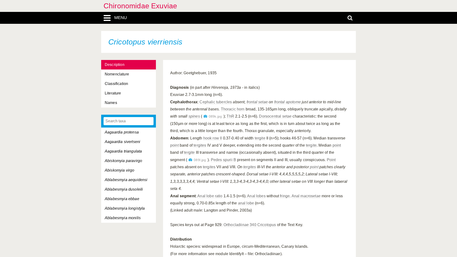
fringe (285, 196)
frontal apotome (287, 102)
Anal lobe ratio (209, 196)
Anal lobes (256, 196)
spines (194, 116)
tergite (260, 138)
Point (331, 160)
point (174, 145)
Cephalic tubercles (215, 102)
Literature (113, 93)
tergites (200, 145)
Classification (116, 84)
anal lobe (246, 203)
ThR (230, 116)
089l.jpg (200, 160)
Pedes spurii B (223, 160)
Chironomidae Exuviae (140, 6)
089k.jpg (215, 116)
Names (111, 103)
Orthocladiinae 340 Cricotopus (250, 225)
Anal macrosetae (306, 196)
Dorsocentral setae (275, 116)
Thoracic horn (233, 109)
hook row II (212, 138)
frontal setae (257, 102)
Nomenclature (117, 74)
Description (114, 65)
